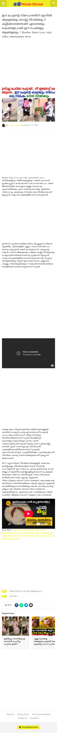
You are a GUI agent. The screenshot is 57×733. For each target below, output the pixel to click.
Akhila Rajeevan (15, 125)
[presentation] (50, 634)
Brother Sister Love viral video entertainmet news (26, 591)
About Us (10, 714)
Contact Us (22, 718)
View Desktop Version (29, 727)
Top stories (13, 596)
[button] (3, 3)
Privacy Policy (23, 714)
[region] (28, 150)
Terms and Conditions (41, 714)
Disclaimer (34, 718)
